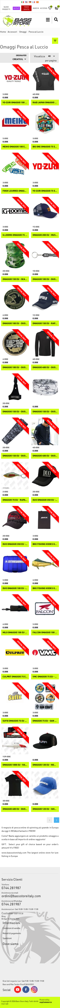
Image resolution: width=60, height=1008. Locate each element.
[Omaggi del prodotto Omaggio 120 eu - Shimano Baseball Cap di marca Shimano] (45, 784)
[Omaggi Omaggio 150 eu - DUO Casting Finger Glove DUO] (15, 387)
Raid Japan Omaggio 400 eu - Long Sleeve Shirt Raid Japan (45, 102)
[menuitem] (30, 916)
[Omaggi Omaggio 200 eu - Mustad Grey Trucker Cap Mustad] (45, 210)
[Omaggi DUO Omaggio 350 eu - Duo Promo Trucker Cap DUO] (45, 475)
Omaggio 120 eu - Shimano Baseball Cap (45, 809)
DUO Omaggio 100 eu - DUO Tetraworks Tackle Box (15, 588)
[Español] (37, 2)
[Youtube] (17, 992)
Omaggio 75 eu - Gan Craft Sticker (45, 721)
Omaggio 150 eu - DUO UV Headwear (45, 411)
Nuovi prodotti (6, 8)
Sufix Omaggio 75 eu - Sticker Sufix (15, 721)
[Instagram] (34, 992)
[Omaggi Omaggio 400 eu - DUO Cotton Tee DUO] (45, 431)
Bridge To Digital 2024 (10, 918)
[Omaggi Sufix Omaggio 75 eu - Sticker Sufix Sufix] (15, 696)
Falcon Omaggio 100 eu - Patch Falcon (45, 632)
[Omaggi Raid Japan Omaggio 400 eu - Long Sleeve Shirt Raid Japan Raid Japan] (45, 78)
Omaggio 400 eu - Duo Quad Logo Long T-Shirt (45, 367)
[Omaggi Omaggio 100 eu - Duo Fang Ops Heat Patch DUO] (15, 299)
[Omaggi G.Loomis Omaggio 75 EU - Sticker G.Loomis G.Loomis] (15, 210)
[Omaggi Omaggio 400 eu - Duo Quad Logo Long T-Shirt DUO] (45, 343)
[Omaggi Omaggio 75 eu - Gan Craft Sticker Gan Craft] (45, 696)
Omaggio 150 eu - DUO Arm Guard (15, 455)
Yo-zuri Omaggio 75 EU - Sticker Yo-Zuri (45, 191)
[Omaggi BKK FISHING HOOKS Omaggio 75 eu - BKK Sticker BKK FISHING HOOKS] (45, 564)
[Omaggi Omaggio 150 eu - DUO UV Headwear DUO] (45, 387)
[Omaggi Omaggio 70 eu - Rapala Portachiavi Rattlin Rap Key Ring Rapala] (15, 475)
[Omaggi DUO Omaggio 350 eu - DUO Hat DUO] (15, 520)
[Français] (34, 2)
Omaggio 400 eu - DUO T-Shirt (15, 809)
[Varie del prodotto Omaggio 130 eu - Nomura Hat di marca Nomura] (45, 740)
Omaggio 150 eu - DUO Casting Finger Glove (15, 411)
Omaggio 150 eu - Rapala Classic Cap (45, 323)
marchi (36, 8)
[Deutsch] (30, 2)
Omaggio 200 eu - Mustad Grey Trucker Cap (45, 235)
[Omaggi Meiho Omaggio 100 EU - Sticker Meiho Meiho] (15, 122)
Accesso (43, 8)
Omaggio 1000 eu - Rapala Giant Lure (15, 765)
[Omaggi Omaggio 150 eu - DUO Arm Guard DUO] (15, 431)
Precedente (49, 820)
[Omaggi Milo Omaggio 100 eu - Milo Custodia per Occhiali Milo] (15, 608)
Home (3, 31)
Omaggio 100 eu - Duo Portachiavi (45, 279)
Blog (4, 916)
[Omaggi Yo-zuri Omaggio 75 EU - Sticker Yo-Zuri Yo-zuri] (45, 166)
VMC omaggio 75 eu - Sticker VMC (45, 676)
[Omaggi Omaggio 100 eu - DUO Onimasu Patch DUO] (15, 343)
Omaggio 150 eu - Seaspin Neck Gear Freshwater (15, 279)
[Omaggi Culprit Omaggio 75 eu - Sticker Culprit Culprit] (15, 652)
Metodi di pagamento (12, 933)
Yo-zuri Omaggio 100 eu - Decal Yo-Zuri (15, 102)
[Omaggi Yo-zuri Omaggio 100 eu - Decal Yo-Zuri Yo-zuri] (15, 78)
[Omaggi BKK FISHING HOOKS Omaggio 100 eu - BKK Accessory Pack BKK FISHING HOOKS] (45, 520)
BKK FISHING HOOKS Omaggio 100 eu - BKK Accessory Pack (45, 544)
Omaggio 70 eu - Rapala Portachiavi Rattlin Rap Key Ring (15, 500)
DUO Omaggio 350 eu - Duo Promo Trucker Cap (45, 500)
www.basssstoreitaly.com (14, 852)
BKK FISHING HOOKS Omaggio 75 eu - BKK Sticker (45, 588)
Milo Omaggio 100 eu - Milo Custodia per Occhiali (15, 632)
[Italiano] (22, 2)
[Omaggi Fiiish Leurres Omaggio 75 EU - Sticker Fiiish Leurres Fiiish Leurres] (15, 166)
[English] (26, 2)
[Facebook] (25, 992)
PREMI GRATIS (26, 8)
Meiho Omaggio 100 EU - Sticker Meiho (15, 146)
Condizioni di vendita (11, 928)
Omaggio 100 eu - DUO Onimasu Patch (15, 367)
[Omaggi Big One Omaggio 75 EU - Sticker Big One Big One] (45, 122)
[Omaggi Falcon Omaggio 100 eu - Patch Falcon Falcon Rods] (45, 608)
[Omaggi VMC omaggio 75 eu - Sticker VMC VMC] (45, 652)
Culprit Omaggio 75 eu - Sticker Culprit (15, 676)
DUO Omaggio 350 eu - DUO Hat (15, 544)
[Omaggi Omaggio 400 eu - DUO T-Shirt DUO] (15, 784)
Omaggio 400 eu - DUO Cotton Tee (45, 455)
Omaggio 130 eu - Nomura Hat (45, 765)
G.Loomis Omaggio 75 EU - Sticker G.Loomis (15, 235)
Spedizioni (7, 938)
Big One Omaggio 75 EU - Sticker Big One (45, 146)
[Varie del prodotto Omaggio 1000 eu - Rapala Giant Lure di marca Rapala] (15, 740)
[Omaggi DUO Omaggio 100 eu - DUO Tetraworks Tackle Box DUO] (15, 564)
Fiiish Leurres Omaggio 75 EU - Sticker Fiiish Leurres (15, 191)
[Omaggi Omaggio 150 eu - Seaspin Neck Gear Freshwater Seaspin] (15, 255)
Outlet (16, 8)
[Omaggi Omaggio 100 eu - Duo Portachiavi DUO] (45, 255)
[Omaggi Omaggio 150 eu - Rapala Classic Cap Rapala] (45, 299)
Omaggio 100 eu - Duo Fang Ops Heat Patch (15, 323)
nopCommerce (46, 1002)
